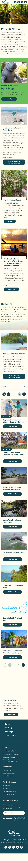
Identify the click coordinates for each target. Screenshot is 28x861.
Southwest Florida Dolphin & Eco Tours (14, 554)
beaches (6, 312)
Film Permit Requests (9, 791)
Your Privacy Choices (9, 839)
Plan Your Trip (7, 770)
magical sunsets (11, 37)
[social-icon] (15, 2)
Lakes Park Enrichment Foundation (12, 521)
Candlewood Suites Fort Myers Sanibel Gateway (13, 652)
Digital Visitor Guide (9, 773)
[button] (14, 387)
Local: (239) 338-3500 (9, 751)
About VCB (6, 785)
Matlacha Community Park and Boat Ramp (12, 488)
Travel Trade (10, 735)
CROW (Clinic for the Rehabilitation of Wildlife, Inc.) (13, 455)
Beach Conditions (8, 776)
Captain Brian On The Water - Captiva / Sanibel (13, 421)
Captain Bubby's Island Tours (12, 619)
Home (7, 724)
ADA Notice (6, 788)
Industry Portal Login (9, 794)
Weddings (9, 732)
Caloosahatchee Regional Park (13, 586)
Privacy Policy (22, 839)
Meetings (9, 728)
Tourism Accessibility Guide (14, 841)
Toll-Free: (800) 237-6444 (11, 754)
